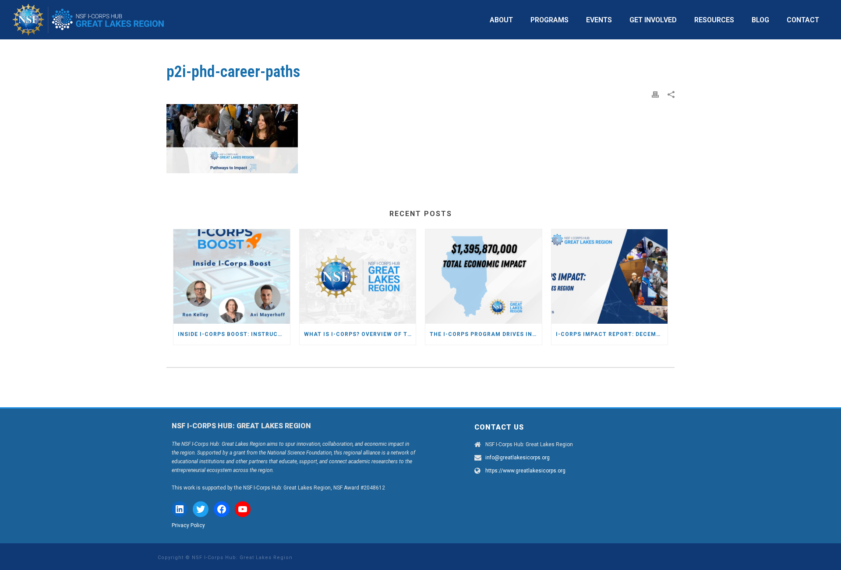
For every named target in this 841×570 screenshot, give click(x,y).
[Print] (655, 94)
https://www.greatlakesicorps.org (525, 471)
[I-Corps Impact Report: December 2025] (609, 276)
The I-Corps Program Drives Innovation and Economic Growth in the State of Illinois (486, 334)
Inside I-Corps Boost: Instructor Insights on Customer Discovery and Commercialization (234, 334)
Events (599, 20)
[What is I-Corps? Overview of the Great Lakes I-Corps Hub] (358, 276)
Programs (549, 20)
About (501, 20)
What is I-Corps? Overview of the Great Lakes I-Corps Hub (360, 334)
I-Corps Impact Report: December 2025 (612, 334)
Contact (803, 20)
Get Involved (653, 20)
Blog (760, 20)
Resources (714, 20)
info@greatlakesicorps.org (517, 458)
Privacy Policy (188, 525)
